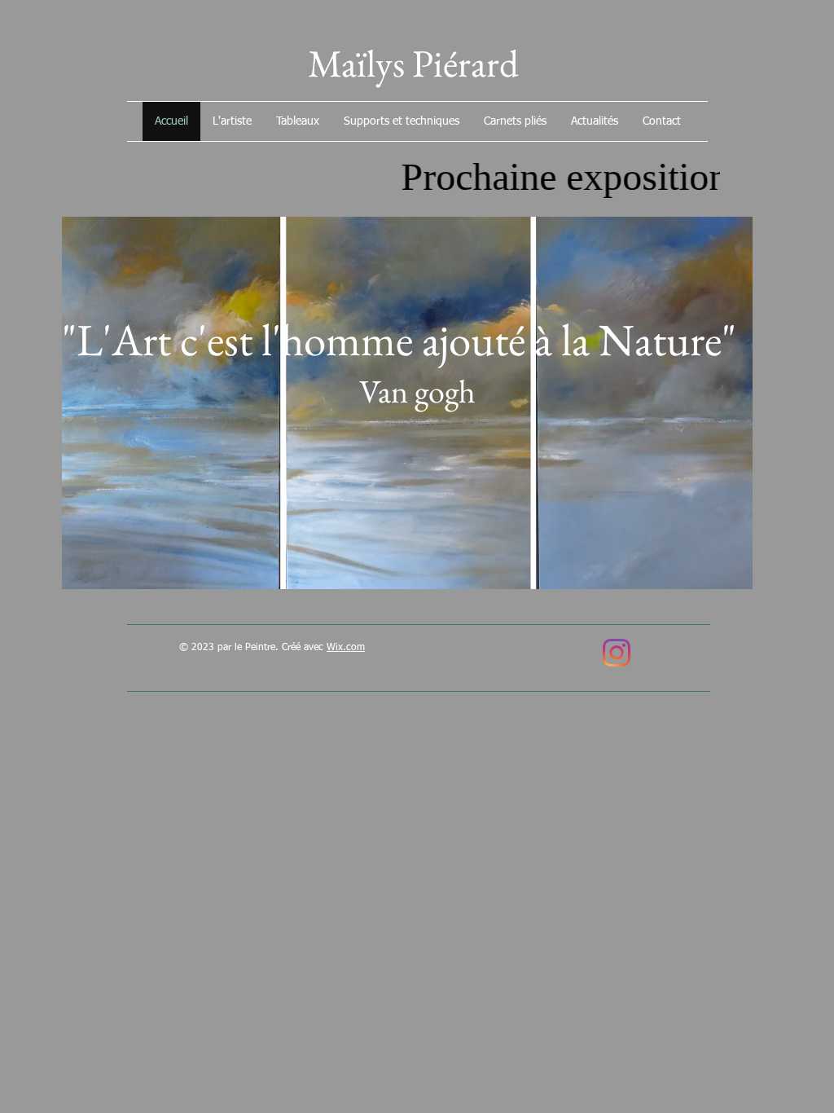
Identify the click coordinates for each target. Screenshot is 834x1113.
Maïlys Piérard (417, 63)
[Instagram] (616, 652)
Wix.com (346, 648)
